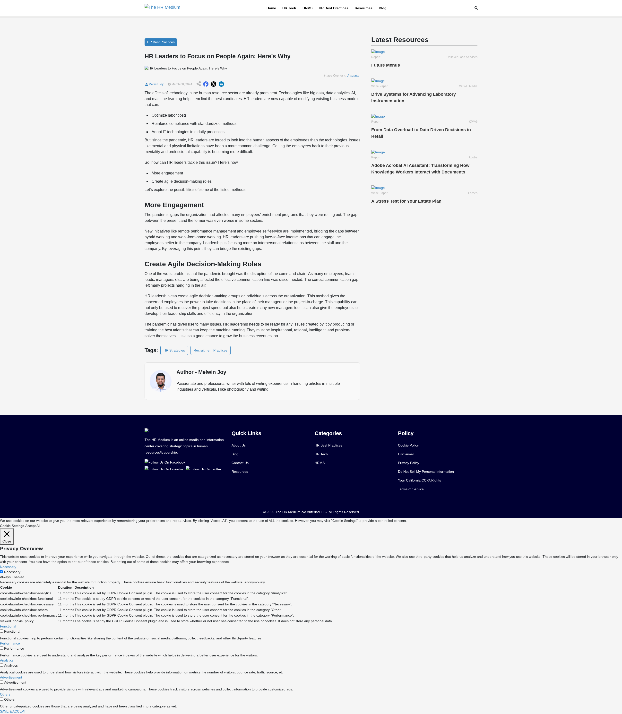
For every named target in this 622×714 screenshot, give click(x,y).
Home (271, 8)
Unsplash (352, 75)
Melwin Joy (156, 84)
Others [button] (5, 694)
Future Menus (385, 65)
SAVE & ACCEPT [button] (13, 711)
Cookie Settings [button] (12, 526)
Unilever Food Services (462, 57)
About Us (239, 445)
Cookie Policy (408, 445)
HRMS (307, 8)
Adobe (473, 157)
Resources (363, 8)
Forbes (472, 193)
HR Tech (289, 8)
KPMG (473, 121)
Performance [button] (10, 643)
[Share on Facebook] (206, 84)
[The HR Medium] (166, 462)
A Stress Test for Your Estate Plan (406, 201)
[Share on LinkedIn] (221, 84)
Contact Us (240, 463)
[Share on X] (213, 84)
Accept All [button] (32, 526)
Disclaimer (406, 454)
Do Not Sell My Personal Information (426, 471)
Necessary (12, 572)
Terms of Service (411, 489)
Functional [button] (8, 626)
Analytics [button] (7, 660)
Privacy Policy (408, 463)
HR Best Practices (333, 8)
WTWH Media (468, 86)
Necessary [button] (8, 567)
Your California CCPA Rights (419, 480)
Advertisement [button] (11, 677)
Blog (383, 8)
